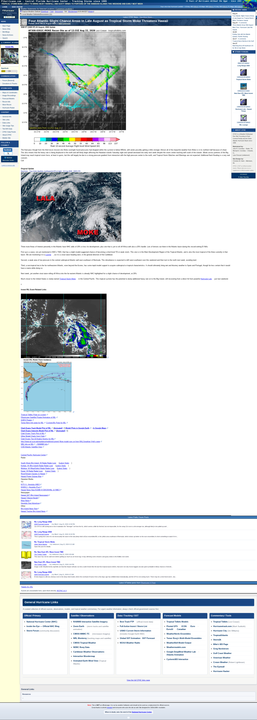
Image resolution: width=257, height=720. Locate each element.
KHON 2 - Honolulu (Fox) (30, 487)
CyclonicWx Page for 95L (56, 423)
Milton (196, 6)
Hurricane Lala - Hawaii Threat (243, 110)
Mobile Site (6, 138)
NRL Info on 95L (27, 444)
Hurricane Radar (8, 108)
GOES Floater (26, 420)
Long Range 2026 (243, 65)
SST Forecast (148, 638)
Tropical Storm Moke (68, 279)
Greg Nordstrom (221, 649)
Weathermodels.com (176, 647)
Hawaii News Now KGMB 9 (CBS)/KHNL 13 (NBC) (40, 490)
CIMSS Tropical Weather (84, 643)
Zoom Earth (78, 626)
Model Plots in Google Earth (77, 428)
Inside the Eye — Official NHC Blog (43, 626)
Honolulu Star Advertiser (30, 503)
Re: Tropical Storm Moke (44, 542)
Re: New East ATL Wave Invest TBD (48, 552)
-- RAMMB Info (41, 444)
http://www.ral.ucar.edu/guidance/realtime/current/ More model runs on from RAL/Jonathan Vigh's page (60, 442)
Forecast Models (8, 98)
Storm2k (217, 640)
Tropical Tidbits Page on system (33, 415)
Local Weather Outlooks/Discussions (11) (37, 14)
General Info (6, 116)
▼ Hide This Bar (243, 177)
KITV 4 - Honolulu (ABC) (30, 484)
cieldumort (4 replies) (243, 122)
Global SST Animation (130, 638)
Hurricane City (220, 631)
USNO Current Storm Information (135, 631)
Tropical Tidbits (220, 622)
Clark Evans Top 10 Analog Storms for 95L (37, 439)
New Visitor (17, 6)
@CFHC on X (62, 591)
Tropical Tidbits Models (177, 622)
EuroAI (170, 629)
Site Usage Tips (8, 126)
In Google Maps (99, 428)
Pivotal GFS (172, 626)
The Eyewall (218, 667)
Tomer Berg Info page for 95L (32, 423)
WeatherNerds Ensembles (179, 634)
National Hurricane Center (142, 712)
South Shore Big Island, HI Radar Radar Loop (38, 463)
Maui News (25, 501)
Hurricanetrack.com (222, 626)
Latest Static (64, 463)
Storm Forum (33, 631)
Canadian (181, 629)
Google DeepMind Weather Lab (181, 652)
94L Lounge (243, 125)
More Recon (6, 105)
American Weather (221, 658)
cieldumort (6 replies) (243, 77)
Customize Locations (64, 9)
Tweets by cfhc (27, 587)
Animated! (58, 428)
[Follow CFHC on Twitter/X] (9, 153)
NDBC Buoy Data (81, 647)
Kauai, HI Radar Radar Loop (32, 471)
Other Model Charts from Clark (33, 436)
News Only (6, 29)
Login (4, 6)
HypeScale (4, 68)
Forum (4, 80)
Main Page (6, 26)
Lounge (48, 255)
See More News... (147, 17)
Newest (11, 80)
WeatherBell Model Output (179, 643)
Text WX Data (7, 129)
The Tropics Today (40, 554)
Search (5, 38)
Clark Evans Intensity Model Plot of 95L (37, 431)
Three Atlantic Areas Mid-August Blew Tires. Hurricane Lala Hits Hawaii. (243, 27)
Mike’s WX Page (220, 644)
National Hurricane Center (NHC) (42, 622)
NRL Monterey (80, 638)
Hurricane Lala (206, 279)
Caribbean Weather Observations (88, 652)
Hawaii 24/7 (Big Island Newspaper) (34, 495)
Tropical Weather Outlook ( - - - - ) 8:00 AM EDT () (58, 11)
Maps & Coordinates (9, 92)
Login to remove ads (8, 165)
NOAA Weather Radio (130, 643)
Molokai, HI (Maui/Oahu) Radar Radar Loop (37, 468)
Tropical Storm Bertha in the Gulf (243, 41)
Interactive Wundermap (84, 656)
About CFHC (7, 135)
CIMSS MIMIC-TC (81, 634)
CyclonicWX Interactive (177, 659)
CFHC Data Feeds (9, 132)
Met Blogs (6, 32)
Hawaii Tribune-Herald (29, 498)
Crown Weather (220, 662)
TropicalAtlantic (220, 635)
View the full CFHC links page (138, 680)
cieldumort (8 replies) (243, 106)
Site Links (6, 120)
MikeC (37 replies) (243, 63)
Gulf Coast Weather (222, 653)
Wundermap (72, 11)
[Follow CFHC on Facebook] (9, 150)
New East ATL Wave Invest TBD (47, 562)
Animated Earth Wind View (85, 661)
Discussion (59, 11)
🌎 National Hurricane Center (8, 159)
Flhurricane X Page (148, 583)
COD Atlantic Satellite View (31, 447)
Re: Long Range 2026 (43, 522)
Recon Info (6, 102)
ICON (184, 626)
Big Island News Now (29, 509)
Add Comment (64, 24)
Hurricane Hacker (221, 671)
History (91, 11)
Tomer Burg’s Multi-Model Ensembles (184, 638)
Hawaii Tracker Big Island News (33, 511)
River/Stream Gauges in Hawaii (33, 474)
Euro (192, 626)
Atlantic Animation (175, 655)
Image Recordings (9, 95)
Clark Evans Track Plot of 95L (32, 433)
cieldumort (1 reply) (243, 91)
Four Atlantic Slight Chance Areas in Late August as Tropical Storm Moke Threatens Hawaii (243, 18)
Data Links (6, 123)
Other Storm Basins (40, 544)
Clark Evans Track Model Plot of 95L (36, 428)
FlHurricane (8, 11)
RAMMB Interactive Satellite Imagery (90, 622)
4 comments (243, 22)
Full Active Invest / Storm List (133, 626)
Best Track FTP (127, 622)
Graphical (44, 11)
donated (109, 707)
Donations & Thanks (9, 83)
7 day (52, 11)
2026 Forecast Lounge (41, 524)
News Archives (7, 35)
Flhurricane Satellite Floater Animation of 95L (38, 417)
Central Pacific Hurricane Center (33, 455)
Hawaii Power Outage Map (31, 476)
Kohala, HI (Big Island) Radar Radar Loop (37, 466)
